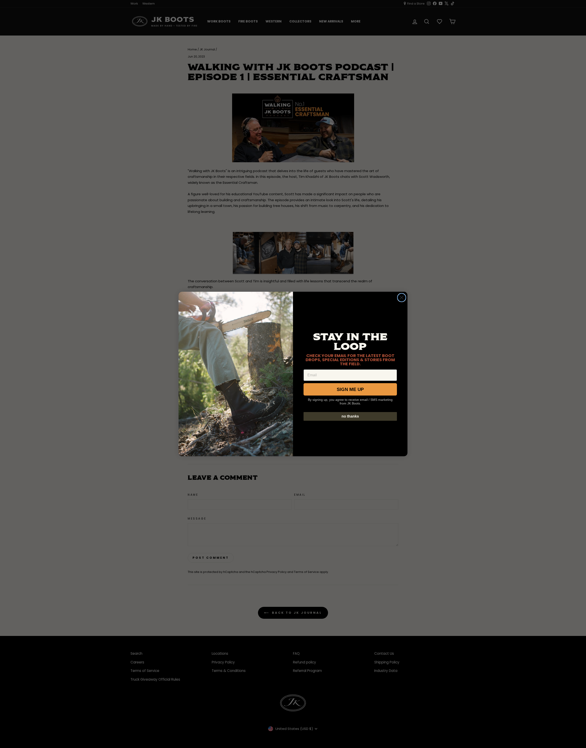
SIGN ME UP (350, 389)
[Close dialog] (402, 298)
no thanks (350, 416)
